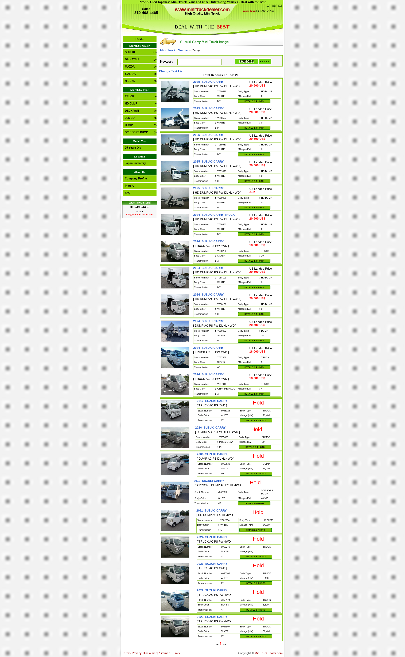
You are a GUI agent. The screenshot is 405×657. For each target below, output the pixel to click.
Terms (126, 653)
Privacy (137, 653)
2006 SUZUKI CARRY (212, 454)
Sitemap (164, 653)
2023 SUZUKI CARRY (212, 563)
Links (176, 653)
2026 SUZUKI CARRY (210, 427)
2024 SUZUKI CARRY (208, 241)
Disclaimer (150, 653)
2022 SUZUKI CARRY (212, 590)
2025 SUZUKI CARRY (208, 81)
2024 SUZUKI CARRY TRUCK (214, 214)
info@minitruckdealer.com (139, 214)
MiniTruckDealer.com (269, 653)
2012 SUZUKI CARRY (212, 401)
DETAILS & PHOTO (254, 101)
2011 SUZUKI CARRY (211, 510)
